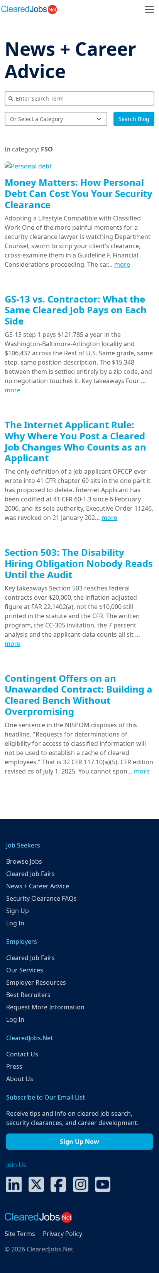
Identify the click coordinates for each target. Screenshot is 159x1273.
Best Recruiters (28, 994)
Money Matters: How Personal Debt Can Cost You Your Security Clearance (78, 193)
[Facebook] (58, 1183)
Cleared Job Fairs (30, 873)
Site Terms (20, 1233)
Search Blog (133, 119)
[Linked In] (14, 1183)
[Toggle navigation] (149, 9)
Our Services (24, 970)
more (122, 264)
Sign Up (17, 910)
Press (14, 1066)
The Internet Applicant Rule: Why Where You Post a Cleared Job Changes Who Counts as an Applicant (75, 441)
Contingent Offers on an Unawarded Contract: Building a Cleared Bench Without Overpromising (78, 695)
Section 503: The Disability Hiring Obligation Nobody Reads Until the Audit (79, 563)
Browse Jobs (24, 861)
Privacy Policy (62, 1233)
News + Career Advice (70, 60)
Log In (15, 923)
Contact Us (22, 1054)
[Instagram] (80, 1183)
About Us (19, 1079)
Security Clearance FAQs (41, 898)
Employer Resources (36, 982)
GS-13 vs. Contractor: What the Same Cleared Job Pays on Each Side (76, 310)
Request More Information (45, 1007)
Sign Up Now (79, 1141)
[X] (36, 1183)
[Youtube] (102, 1183)
